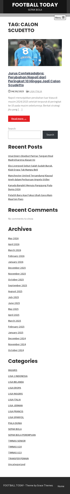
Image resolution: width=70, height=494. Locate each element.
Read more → (19, 118)
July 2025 (13, 297)
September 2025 (17, 285)
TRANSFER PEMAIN (18, 458)
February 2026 (16, 256)
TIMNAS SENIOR (17, 440)
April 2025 (13, 315)
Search (12, 128)
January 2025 (15, 332)
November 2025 (17, 273)
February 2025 (16, 326)
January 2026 (15, 262)
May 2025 (13, 309)
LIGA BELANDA (16, 382)
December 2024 (17, 338)
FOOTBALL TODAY (35, 4)
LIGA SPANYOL (16, 417)
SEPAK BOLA (15, 429)
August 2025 (15, 291)
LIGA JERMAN (15, 405)
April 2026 (13, 244)
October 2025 (16, 279)
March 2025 (14, 320)
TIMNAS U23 (15, 452)
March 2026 (14, 250)
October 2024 (16, 350)
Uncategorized (16, 464)
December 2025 (17, 267)
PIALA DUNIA (15, 423)
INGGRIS (12, 370)
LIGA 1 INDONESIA (18, 376)
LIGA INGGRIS (15, 393)
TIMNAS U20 (15, 446)
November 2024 (17, 344)
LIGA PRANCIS (15, 411)
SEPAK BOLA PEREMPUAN (22, 435)
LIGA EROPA (14, 388)
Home (61, 486)
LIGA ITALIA (35, 91)
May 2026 (13, 238)
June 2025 (14, 303)
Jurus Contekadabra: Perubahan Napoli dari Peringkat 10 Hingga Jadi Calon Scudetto (34, 79)
